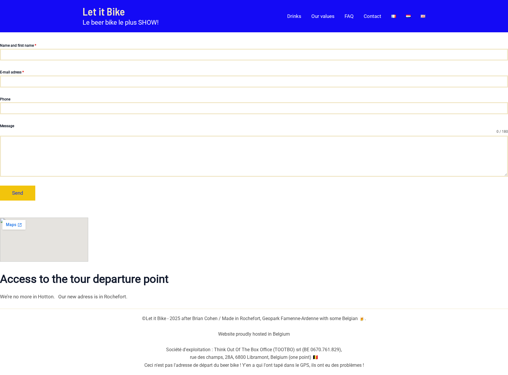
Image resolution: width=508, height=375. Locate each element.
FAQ (349, 16)
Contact (372, 16)
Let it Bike (104, 11)
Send (17, 193)
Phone (5, 99)
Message (7, 126)
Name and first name (18, 45)
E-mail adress (12, 72)
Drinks (294, 16)
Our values (323, 16)
